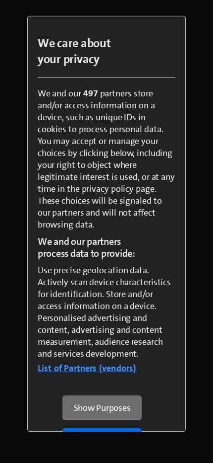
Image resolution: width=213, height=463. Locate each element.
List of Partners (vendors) (87, 368)
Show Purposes (102, 408)
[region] (107, 223)
